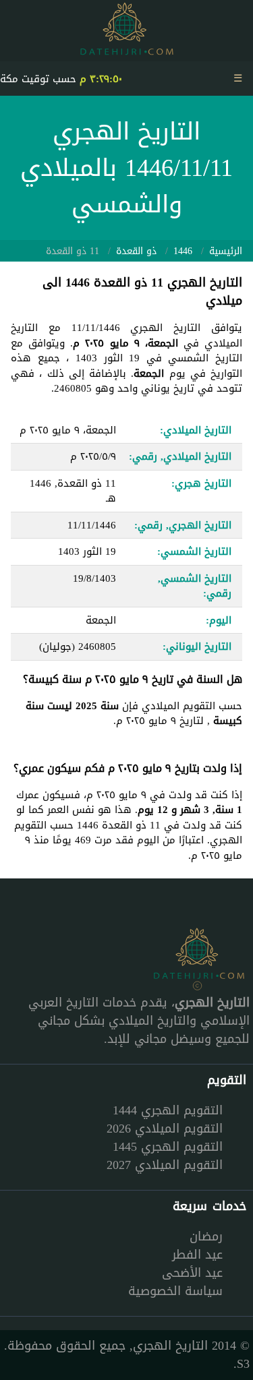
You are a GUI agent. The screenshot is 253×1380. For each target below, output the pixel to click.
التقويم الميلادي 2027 (165, 1164)
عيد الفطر (197, 1254)
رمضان (206, 1236)
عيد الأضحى (192, 1272)
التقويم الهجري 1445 (168, 1146)
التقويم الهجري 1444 (168, 1110)
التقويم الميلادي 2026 (165, 1128)
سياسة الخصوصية (175, 1291)
